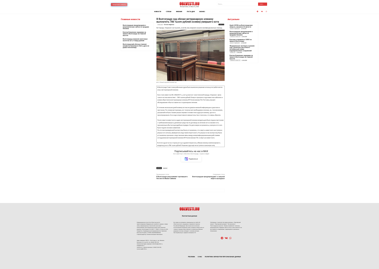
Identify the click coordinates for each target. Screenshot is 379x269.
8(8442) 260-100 (155, 242)
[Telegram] (257, 11)
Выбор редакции (235, 28)
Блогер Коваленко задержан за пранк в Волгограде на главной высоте (134, 33)
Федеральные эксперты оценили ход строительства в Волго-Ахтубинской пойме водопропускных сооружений (242, 48)
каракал (165, 168)
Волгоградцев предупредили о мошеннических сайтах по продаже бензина (136, 26)
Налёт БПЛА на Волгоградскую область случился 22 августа (241, 26)
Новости (221, 24)
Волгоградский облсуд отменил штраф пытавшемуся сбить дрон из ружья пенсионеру (136, 45)
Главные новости (235, 36)
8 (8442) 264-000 (157, 247)
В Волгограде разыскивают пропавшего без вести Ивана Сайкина (172, 177)
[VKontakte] (262, 11)
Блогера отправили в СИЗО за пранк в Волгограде (241, 40)
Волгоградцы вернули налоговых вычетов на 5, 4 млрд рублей (135, 40)
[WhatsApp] (266, 11)
